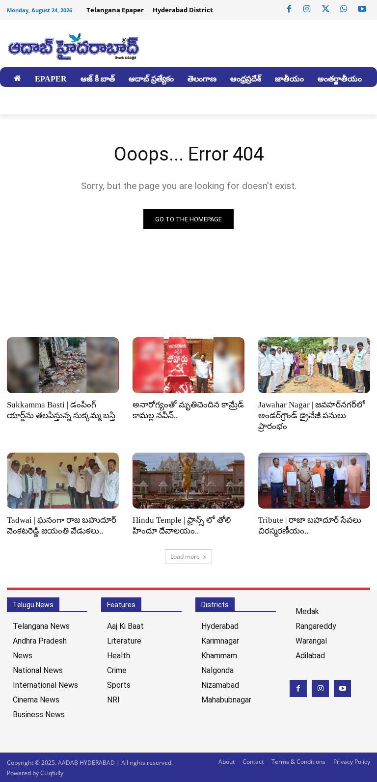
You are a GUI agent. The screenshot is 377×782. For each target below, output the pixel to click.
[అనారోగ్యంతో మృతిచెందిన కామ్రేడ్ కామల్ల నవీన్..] (188, 365)
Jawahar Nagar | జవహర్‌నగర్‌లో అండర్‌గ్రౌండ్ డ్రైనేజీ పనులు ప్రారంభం (311, 415)
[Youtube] (362, 9)
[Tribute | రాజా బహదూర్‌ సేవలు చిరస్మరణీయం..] (314, 481)
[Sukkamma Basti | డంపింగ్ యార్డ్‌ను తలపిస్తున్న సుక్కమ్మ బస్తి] (63, 365)
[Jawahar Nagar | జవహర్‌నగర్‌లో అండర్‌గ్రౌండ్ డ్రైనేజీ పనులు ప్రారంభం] (314, 365)
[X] (325, 9)
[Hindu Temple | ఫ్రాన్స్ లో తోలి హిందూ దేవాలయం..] (188, 481)
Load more (185, 556)
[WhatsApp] (343, 9)
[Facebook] (289, 9)
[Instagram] (307, 9)
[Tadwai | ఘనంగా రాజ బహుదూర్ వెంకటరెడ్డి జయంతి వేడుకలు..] (63, 481)
